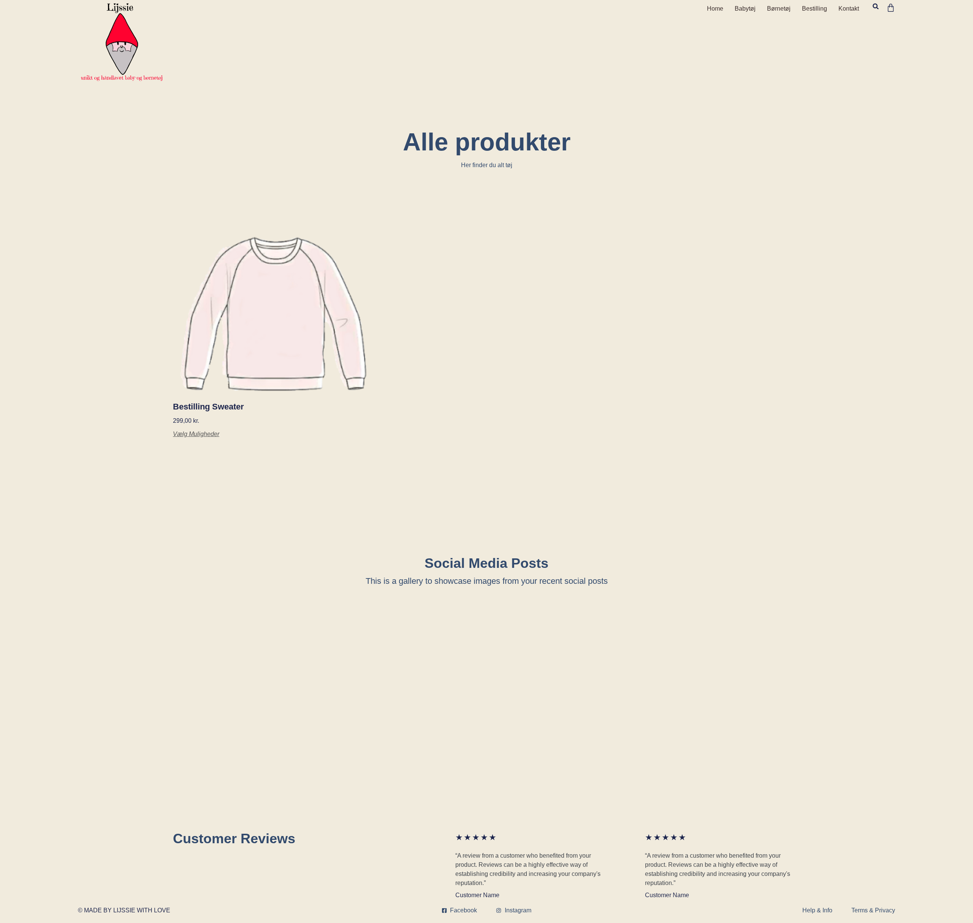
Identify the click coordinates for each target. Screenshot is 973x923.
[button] (875, 6)
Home (715, 8)
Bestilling (814, 8)
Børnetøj (779, 8)
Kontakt (848, 8)
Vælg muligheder (196, 434)
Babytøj (745, 8)
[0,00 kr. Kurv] (890, 7)
